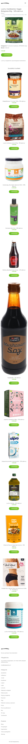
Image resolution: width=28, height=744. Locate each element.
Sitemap (3, 734)
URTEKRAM (21, 45)
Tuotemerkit (10, 45)
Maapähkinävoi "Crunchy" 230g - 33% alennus (14, 101)
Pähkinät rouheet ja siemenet (8, 703)
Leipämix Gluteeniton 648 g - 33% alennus (14, 419)
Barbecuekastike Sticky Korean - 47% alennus (14, 270)
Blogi (2, 724)
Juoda (2, 677)
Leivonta (3, 688)
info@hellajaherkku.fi (6, 665)
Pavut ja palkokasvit (6, 708)
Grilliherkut (3, 675)
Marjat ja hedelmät (5, 695)
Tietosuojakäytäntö (5, 731)
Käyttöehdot (4, 729)
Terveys (3, 713)
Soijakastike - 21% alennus (14, 377)
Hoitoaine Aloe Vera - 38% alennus (14, 228)
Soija (26, 45)
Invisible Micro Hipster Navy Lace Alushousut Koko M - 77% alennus (14, 589)
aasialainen (3, 672)
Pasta (2, 705)
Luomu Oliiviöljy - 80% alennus (14, 503)
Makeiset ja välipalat (6, 690)
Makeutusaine (4, 693)
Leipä (2, 685)
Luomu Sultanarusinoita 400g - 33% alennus (14, 143)
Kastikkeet (15, 45)
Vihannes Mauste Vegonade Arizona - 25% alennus (14, 545)
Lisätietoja (7, 54)
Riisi (2, 710)
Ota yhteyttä (4, 726)
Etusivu (2, 13)
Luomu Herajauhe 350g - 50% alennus (14, 631)
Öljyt (2, 700)
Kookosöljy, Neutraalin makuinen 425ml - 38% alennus (14, 185)
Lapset (2, 683)
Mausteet (3, 698)
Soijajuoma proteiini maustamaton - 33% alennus (14, 461)
